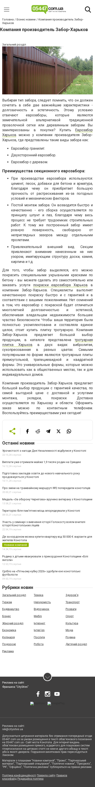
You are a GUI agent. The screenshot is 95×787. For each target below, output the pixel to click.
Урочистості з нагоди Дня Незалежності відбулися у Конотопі (44, 450)
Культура (72, 623)
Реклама (8, 651)
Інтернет (39, 623)
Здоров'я (72, 595)
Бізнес (6, 616)
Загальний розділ (14, 595)
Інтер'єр (39, 630)
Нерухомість (42, 602)
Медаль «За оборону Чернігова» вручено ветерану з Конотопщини (47, 499)
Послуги (39, 637)
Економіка (9, 630)
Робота (39, 644)
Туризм (7, 602)
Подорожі (9, 644)
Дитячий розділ (76, 644)
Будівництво (10, 609)
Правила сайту (46, 775)
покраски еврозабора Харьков (60, 285)
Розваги (71, 609)
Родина (70, 637)
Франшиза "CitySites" (15, 686)
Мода (69, 630)
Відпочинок (41, 609)
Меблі (38, 616)
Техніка (38, 595)
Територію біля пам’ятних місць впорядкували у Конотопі (41, 510)
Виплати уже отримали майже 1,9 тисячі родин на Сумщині (41, 462)
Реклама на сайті (13, 682)
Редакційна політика (30, 778)
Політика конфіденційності (19, 775)
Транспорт (73, 602)
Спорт (70, 616)
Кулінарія (8, 637)
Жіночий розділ (12, 623)
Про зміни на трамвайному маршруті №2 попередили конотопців (46, 488)
